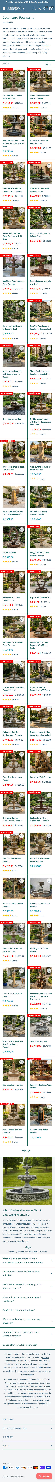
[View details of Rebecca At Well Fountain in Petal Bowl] (41, 218)
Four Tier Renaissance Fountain (12, 860)
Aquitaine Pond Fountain (13, 1085)
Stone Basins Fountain (12, 419)
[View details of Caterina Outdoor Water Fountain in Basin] (41, 173)
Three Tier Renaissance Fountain (12, 778)
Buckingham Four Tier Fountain (39, 950)
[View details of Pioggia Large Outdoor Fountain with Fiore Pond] (14, 173)
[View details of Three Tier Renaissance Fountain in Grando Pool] (41, 356)
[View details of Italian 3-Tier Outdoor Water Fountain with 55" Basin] (14, 218)
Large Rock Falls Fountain (40, 777)
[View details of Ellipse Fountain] (14, 537)
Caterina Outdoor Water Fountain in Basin (40, 189)
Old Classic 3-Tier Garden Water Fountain (13, 643)
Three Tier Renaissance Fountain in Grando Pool (40, 372)
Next (24, 1150)
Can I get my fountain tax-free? (19, 1310)
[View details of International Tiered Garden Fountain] (41, 497)
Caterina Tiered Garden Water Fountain (12, 97)
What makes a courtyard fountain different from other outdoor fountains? (23, 1260)
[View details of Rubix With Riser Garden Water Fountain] (41, 844)
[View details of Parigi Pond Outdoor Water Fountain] (41, 1070)
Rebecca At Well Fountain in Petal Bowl (40, 234)
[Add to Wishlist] (21, 73)
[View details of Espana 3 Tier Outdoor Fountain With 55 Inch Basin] (41, 627)
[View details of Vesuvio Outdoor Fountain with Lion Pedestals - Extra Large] (41, 978)
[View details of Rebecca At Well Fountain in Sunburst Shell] (14, 311)
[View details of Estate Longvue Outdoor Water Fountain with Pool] (41, 717)
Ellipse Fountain (9, 552)
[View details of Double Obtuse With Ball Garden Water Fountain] (14, 497)
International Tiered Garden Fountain (38, 513)
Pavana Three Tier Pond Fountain (12, 1131)
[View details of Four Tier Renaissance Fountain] (14, 844)
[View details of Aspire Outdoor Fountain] (41, 582)
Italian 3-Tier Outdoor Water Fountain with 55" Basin (12, 236)
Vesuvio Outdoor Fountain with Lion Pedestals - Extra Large (41, 996)
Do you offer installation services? (20, 1345)
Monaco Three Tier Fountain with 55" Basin (40, 688)
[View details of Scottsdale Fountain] (41, 1026)
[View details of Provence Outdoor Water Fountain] (14, 888)
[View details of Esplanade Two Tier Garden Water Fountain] (41, 803)
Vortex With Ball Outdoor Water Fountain (40, 468)
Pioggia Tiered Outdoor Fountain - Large (40, 553)
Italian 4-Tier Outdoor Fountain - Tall (12, 598)
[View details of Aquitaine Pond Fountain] (14, 1070)
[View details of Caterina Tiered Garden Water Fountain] (14, 81)
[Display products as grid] (47, 64)
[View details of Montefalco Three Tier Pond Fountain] (41, 126)
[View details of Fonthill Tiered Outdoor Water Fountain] (14, 933)
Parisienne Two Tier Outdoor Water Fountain (12, 733)
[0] (50, 8)
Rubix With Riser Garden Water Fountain (40, 860)
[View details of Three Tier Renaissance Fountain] (14, 762)
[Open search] (34, 8)
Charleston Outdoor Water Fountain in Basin (13, 688)
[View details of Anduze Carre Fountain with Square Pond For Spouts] (14, 356)
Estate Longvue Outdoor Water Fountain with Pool (40, 733)
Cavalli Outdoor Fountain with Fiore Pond (40, 97)
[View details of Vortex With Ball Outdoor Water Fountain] (41, 452)
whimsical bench (24, 1361)
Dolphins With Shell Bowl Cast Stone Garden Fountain (13, 1044)
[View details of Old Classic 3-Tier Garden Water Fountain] (14, 627)
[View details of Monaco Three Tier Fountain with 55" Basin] (41, 672)
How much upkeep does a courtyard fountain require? (21, 1334)
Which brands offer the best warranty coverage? (22, 1321)
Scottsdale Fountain (38, 1041)
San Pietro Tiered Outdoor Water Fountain (13, 282)
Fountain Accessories (35, 1390)
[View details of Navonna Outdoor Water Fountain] (41, 888)
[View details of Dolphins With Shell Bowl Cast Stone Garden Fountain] (14, 1026)
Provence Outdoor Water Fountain (13, 905)
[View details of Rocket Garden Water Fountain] (41, 1115)
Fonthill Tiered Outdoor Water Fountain (12, 950)
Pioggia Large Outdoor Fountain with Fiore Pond (13, 189)
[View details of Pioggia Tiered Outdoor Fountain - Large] (41, 537)
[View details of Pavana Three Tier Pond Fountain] (14, 1115)
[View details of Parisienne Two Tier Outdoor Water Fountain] (14, 717)
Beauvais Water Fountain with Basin (40, 282)
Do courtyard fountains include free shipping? (21, 1273)
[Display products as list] (51, 64)
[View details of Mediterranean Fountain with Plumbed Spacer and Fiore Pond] (41, 404)
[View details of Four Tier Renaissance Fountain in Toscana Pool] (41, 311)
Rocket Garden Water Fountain (39, 1131)
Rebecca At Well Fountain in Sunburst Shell (13, 327)
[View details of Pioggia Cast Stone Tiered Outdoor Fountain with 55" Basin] (14, 126)
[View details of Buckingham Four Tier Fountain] (41, 933)
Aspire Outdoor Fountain (40, 597)
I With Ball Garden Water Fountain (12, 995)
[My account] (39, 8)
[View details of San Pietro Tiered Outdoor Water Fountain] (14, 266)
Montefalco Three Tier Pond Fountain (39, 142)
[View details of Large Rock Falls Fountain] (41, 762)
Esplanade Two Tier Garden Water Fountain (39, 819)
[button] (50, 8)
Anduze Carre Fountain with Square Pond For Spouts (12, 374)
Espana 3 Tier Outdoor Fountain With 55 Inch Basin (39, 645)
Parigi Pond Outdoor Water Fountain (41, 1086)
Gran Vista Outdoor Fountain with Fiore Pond (13, 819)
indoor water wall (22, 1371)
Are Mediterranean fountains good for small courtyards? (22, 1286)
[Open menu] (4, 8)
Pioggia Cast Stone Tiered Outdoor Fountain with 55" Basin (13, 143)
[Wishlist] (44, 8)
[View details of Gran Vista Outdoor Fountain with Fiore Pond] (14, 803)
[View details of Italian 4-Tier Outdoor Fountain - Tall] (14, 582)
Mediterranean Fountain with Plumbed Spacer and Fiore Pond (40, 422)
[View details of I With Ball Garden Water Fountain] (14, 978)
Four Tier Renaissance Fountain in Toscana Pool (40, 327)
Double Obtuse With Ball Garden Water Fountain (13, 513)
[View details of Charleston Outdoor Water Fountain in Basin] (14, 672)
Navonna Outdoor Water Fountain (40, 905)
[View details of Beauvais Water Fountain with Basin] (41, 266)
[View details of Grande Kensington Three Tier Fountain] (14, 452)
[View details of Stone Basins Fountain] (14, 404)
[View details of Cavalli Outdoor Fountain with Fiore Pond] (41, 81)
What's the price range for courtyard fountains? (22, 1299)
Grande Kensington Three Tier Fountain (13, 468)
